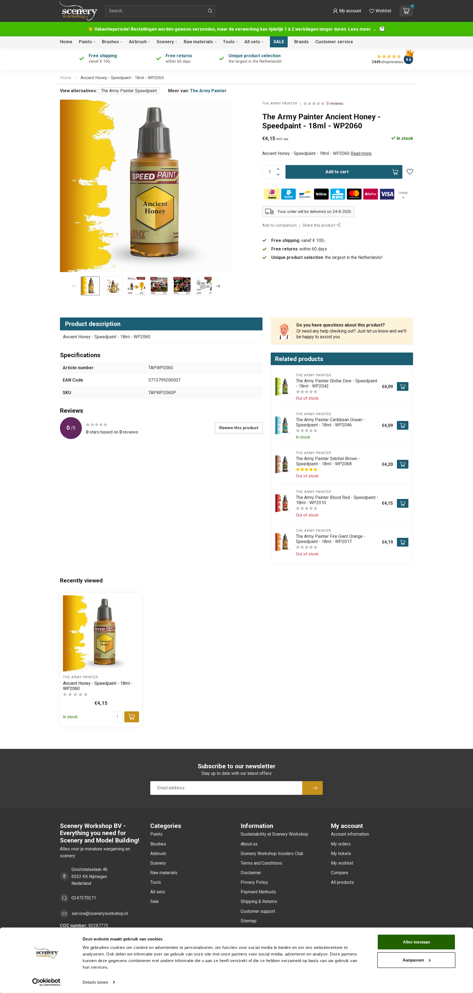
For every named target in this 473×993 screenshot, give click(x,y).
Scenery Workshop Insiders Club (272, 853)
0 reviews (335, 103)
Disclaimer (251, 872)
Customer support (258, 911)
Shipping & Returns (259, 901)
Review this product (238, 427)
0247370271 (83, 897)
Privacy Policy (254, 882)
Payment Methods (258, 891)
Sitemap (248, 920)
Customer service (334, 41)
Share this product (319, 225)
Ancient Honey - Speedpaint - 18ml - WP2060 (122, 77)
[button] (347, 10)
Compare (339, 872)
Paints (85, 41)
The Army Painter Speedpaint (129, 90)
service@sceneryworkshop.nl (99, 913)
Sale (278, 41)
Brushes (110, 41)
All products (342, 882)
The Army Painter (208, 90)
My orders (341, 844)
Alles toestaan (416, 942)
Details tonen (95, 982)
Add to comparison (279, 225)
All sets (252, 41)
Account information (350, 834)
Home (66, 41)
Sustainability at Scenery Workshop (274, 834)
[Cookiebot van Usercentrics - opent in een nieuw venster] (46, 982)
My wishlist (342, 863)
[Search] (210, 10)
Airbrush (138, 41)
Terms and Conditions (261, 863)
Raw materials (198, 41)
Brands (301, 41)
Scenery (165, 41)
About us (249, 844)
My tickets (341, 853)
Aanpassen (413, 959)
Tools (229, 41)
